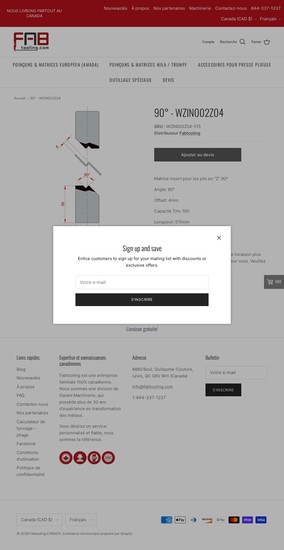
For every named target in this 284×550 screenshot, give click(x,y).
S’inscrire (142, 299)
